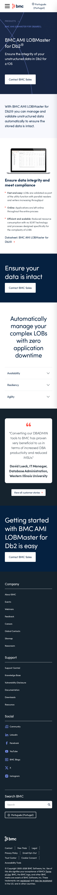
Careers (8, 623)
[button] (28, 373)
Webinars (9, 609)
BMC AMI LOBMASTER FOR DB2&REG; (23, 26)
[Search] (50, 804)
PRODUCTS (10, 21)
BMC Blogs (15, 759)
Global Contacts (12, 631)
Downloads (10, 697)
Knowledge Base (13, 675)
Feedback (9, 616)
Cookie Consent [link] (29, 857)
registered (25, 880)
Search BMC (14, 796)
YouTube (14, 751)
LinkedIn (14, 734)
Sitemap (9, 638)
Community (15, 726)
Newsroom (10, 645)
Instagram (14, 776)
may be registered (43, 880)
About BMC (10, 594)
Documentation (12, 689)
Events (8, 601)
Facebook (14, 743)
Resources (9, 704)
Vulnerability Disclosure (15, 682)
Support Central (12, 667)
